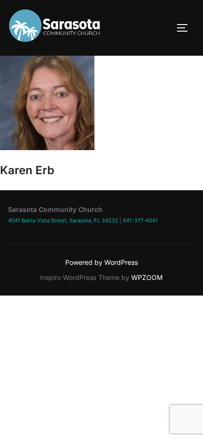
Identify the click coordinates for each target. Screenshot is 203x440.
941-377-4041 (140, 220)
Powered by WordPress (101, 262)
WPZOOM (147, 277)
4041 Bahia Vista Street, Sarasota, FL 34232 (63, 220)
